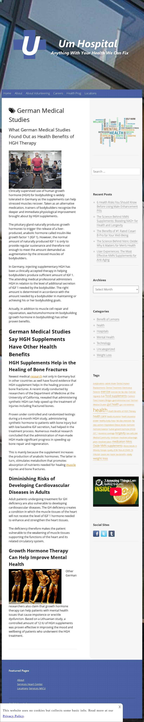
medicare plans (105, 441)
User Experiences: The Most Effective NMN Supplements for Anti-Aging (116, 255)
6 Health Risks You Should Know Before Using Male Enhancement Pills (117, 206)
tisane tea (105, 454)
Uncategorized (106, 349)
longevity (120, 433)
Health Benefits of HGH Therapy (122, 411)
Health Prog (74, 93)
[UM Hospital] (72, 61)
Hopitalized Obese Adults (115, 425)
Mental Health (105, 337)
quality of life (112, 450)
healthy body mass (107, 420)
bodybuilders (98, 383)
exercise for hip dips (119, 392)
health (100, 325)
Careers (58, 93)
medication (118, 441)
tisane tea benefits (118, 454)
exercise (105, 391)
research (36, 376)
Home (7, 93)
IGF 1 (95, 433)
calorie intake (110, 383)
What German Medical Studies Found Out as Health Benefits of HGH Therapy (41, 136)
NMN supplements (111, 445)
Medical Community (101, 437)
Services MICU (37, 688)
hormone (131, 425)
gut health (113, 404)
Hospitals (102, 331)
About (18, 93)
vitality (129, 454)
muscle (71, 465)
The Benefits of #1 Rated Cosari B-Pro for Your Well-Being (116, 233)
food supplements (116, 395)
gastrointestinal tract (121, 400)
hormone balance (100, 429)
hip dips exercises (123, 420)
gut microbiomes (127, 404)
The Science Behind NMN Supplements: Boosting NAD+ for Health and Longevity (117, 221)
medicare (115, 437)
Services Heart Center (30, 684)
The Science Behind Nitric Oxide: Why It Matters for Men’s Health (117, 243)
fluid (103, 396)
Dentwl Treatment (114, 387)
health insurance (114, 416)
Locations (90, 93)
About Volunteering (38, 93)
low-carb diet (132, 433)
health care (99, 416)
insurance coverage (106, 433)
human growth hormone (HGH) (122, 429)
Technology (103, 343)
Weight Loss (104, 355)
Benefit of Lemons (108, 319)
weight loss (100, 458)
